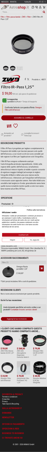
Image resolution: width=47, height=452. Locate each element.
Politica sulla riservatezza (36, 210)
